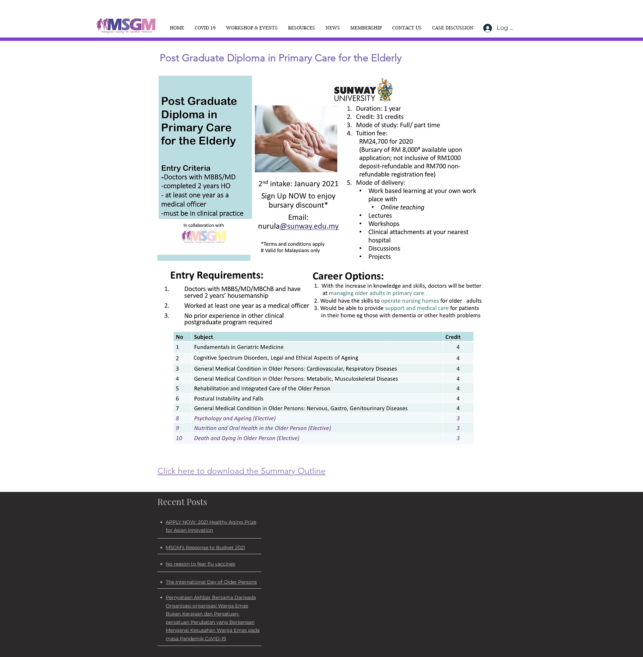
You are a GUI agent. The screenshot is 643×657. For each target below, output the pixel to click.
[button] (252, 28)
